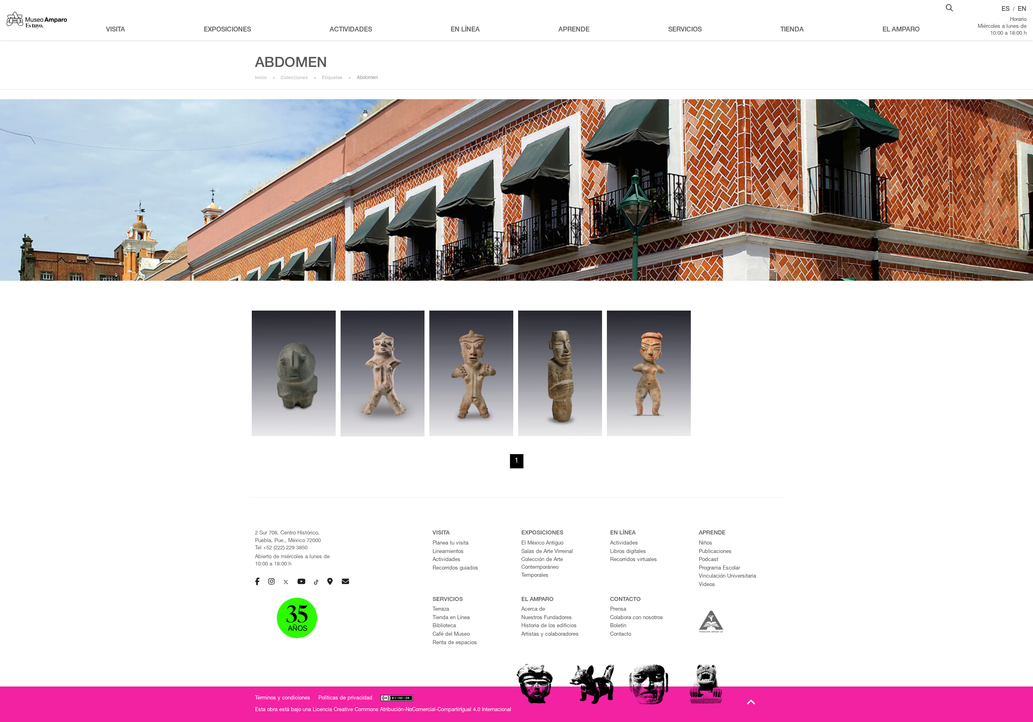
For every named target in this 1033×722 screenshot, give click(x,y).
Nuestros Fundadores (546, 618)
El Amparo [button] (901, 30)
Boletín (618, 626)
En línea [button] (465, 30)
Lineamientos (448, 552)
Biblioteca (444, 626)
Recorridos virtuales (633, 560)
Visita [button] (115, 30)
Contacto (620, 634)
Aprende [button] (574, 30)
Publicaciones (715, 552)
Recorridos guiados (455, 568)
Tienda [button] (792, 30)
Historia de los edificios (549, 626)
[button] (949, 7)
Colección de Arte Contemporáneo (542, 563)
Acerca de (533, 609)
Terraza (441, 609)
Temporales (534, 575)
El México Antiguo (542, 543)
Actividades (446, 560)
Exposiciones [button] (227, 30)
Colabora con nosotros (636, 618)
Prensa (618, 609)
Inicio (261, 77)
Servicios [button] (685, 30)
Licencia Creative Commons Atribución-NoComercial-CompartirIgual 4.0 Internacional (412, 710)
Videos (707, 585)
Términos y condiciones (282, 698)
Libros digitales (628, 552)
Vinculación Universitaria (727, 576)
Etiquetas (332, 77)
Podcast (708, 560)
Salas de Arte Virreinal (547, 552)
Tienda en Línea (451, 618)
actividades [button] (351, 30)
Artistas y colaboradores (550, 634)
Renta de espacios (455, 643)
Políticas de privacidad (345, 698)
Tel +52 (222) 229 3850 (281, 548)
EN (1022, 9)
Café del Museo (451, 634)
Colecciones (294, 77)
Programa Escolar (719, 568)
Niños (705, 543)
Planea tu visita (450, 543)
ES (1006, 9)
